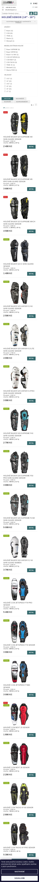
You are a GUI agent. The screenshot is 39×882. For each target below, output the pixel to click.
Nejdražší (7, 101)
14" (8, 81)
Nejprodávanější (22, 101)
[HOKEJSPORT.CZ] (9, 2)
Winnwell (10, 41)
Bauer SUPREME (13, 49)
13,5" (9, 78)
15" (8, 86)
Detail (31, 146)
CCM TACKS (11, 62)
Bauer (9, 30)
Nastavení (19, 872)
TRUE (9, 36)
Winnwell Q (11, 67)
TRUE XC (10, 65)
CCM (9, 33)
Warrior (9, 38)
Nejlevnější (20, 98)
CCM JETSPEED (13, 57)
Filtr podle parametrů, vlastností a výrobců (18, 22)
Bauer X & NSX (12, 54)
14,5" (9, 83)
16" (8, 89)
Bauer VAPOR (12, 52)
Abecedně (7, 98)
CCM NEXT (11, 59)
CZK (33, 7)
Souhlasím (19, 878)
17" (8, 91)
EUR (36, 7)
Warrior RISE (11, 70)
